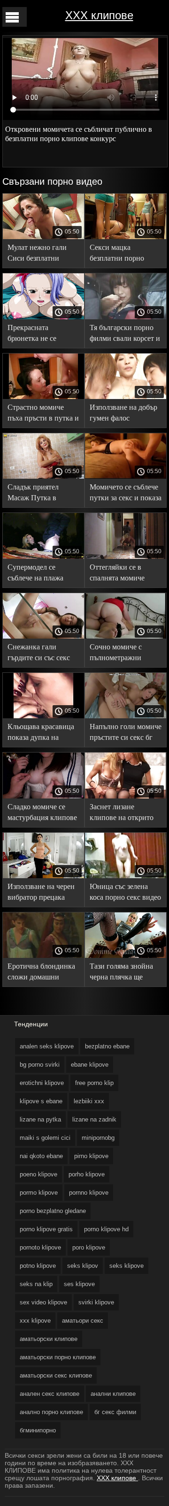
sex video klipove (43, 1302)
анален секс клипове (49, 1393)
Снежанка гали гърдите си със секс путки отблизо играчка (39, 654)
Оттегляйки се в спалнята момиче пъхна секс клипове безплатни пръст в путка (121, 574)
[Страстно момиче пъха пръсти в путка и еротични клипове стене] (43, 396)
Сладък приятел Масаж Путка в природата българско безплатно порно (41, 494)
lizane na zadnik (94, 1119)
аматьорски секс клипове (56, 1375)
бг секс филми (115, 1412)
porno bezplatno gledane (53, 1210)
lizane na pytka (40, 1119)
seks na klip (36, 1284)
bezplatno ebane (107, 1046)
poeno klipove (38, 1174)
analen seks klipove (47, 1046)
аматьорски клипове (48, 1338)
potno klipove (38, 1265)
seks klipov (82, 1265)
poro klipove (88, 1247)
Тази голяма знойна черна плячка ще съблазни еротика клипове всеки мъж (121, 973)
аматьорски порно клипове (58, 1357)
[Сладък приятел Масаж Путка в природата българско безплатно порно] (43, 476)
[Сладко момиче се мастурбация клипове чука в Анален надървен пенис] (43, 796)
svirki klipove (96, 1302)
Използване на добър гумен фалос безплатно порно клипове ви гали (123, 414)
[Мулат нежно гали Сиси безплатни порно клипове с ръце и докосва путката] (43, 237)
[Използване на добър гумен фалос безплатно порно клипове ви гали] (125, 396)
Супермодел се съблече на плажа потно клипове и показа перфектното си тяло (40, 574)
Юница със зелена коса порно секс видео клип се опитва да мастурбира (125, 893)
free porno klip (94, 1082)
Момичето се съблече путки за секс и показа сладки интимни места (125, 494)
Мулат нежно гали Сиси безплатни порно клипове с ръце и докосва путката (43, 254)
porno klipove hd (106, 1229)
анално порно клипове (51, 1412)
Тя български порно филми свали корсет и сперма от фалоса (125, 335)
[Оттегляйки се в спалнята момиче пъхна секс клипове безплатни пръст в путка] (125, 556)
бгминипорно (38, 1430)
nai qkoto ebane (41, 1156)
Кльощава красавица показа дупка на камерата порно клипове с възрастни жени (41, 734)
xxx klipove (35, 1320)
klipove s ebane (41, 1101)
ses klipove (79, 1284)
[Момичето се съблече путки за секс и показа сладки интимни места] (125, 476)
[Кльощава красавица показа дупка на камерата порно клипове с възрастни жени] (43, 716)
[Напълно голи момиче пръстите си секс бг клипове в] (125, 716)
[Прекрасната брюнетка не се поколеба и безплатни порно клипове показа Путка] (43, 317)
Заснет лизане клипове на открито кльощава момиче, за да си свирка (123, 814)
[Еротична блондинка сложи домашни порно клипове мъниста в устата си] (43, 955)
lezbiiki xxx (89, 1101)
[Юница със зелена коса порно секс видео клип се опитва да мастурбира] (125, 876)
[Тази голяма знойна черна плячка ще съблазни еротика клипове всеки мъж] (125, 955)
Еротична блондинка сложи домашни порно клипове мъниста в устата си (41, 973)
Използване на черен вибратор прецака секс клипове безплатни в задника (41, 893)
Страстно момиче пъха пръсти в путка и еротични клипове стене (43, 414)
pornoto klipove (40, 1247)
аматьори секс (82, 1320)
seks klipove (126, 1265)
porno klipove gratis (46, 1229)
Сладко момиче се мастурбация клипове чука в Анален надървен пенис (42, 814)
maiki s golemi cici (45, 1137)
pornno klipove (88, 1192)
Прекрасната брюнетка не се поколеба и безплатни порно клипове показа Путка (43, 335)
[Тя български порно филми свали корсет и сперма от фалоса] (125, 317)
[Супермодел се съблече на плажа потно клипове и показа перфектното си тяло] (43, 556)
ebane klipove (89, 1064)
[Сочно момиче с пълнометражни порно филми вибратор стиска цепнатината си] (125, 636)
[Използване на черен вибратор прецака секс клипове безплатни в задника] (43, 876)
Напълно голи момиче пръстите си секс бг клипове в (125, 734)
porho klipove (87, 1174)
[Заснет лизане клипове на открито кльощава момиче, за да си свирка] (125, 796)
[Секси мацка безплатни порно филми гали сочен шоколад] (125, 237)
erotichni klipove (42, 1082)
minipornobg (98, 1137)
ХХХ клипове (99, 15)
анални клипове (113, 1393)
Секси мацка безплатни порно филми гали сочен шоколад (119, 254)
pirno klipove (91, 1156)
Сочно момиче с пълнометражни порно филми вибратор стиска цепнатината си (116, 654)
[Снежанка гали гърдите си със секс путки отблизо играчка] (43, 636)
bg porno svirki (40, 1064)
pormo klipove (39, 1192)
